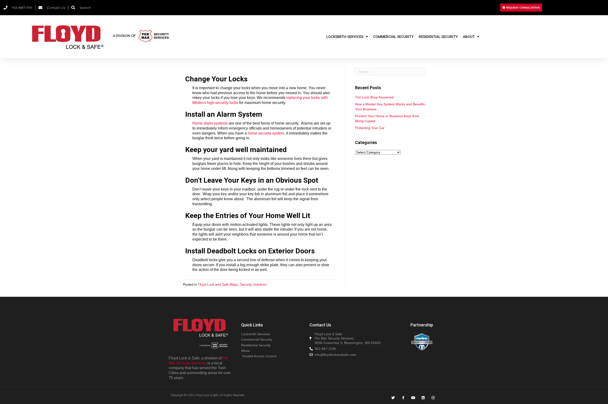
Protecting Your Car (370, 128)
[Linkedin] (423, 398)
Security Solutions (253, 284)
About (469, 37)
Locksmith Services (344, 37)
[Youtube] (413, 398)
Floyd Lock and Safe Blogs (218, 284)
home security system (266, 133)
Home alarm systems (210, 123)
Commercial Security (393, 37)
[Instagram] (433, 398)
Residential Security (438, 37)
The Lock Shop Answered (374, 97)
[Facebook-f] (403, 398)
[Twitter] (393, 398)
